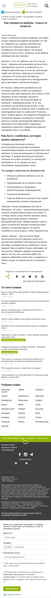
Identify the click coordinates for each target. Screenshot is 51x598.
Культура (39, 409)
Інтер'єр (21, 413)
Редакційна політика (19, 515)
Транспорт (39, 396)
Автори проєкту (25, 459)
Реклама (4, 426)
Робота (21, 422)
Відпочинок (23, 400)
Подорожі (5, 422)
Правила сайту (28, 513)
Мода (37, 413)
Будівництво (6, 400)
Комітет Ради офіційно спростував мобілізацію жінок (23, 319)
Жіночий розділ (7, 409)
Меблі (20, 404)
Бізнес (4, 404)
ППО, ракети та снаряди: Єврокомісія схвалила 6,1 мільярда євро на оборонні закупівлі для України (22, 360)
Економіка (5, 413)
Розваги (38, 400)
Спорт (37, 404)
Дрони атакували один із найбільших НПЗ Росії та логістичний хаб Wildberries (22, 311)
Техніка (21, 389)
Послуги (21, 417)
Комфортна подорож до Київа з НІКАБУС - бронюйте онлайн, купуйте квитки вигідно (23, 348)
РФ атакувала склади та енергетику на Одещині (21, 368)
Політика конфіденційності (11, 513)
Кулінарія (5, 417)
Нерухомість (23, 396)
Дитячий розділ (42, 422)
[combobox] (8, 547)
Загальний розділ (5, 390)
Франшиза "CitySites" (9, 448)
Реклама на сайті (8, 445)
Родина (38, 417)
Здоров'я (39, 389)
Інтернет (21, 409)
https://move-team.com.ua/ (14, 218)
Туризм (4, 396)
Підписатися (12, 588)
